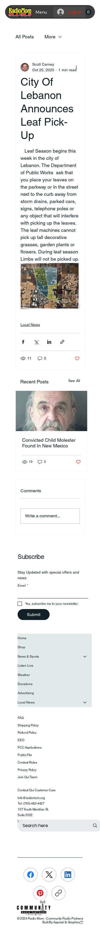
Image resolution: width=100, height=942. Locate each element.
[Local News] (85, 702)
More (50, 36)
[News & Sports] (85, 656)
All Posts (24, 36)
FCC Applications (29, 747)
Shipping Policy (28, 725)
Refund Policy (27, 732)
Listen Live (25, 665)
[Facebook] (30, 874)
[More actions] (76, 67)
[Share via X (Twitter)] (36, 341)
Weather (24, 675)
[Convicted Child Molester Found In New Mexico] (51, 411)
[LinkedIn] (67, 874)
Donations (25, 684)
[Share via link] (62, 341)
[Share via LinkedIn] (49, 341)
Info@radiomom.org (31, 798)
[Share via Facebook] (23, 341)
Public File (25, 755)
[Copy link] (58, 893)
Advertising (26, 693)
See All (74, 381)
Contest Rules (27, 762)
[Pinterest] (40, 893)
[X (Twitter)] (49, 874)
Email (23, 585)
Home (22, 638)
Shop (21, 647)
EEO (21, 740)
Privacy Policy (27, 770)
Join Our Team (27, 777)
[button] (88, 12)
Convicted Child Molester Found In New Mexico (48, 442)
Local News (30, 325)
